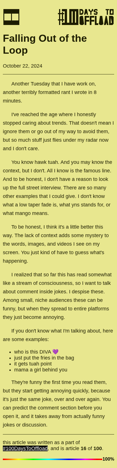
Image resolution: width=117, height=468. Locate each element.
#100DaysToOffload (25, 448)
